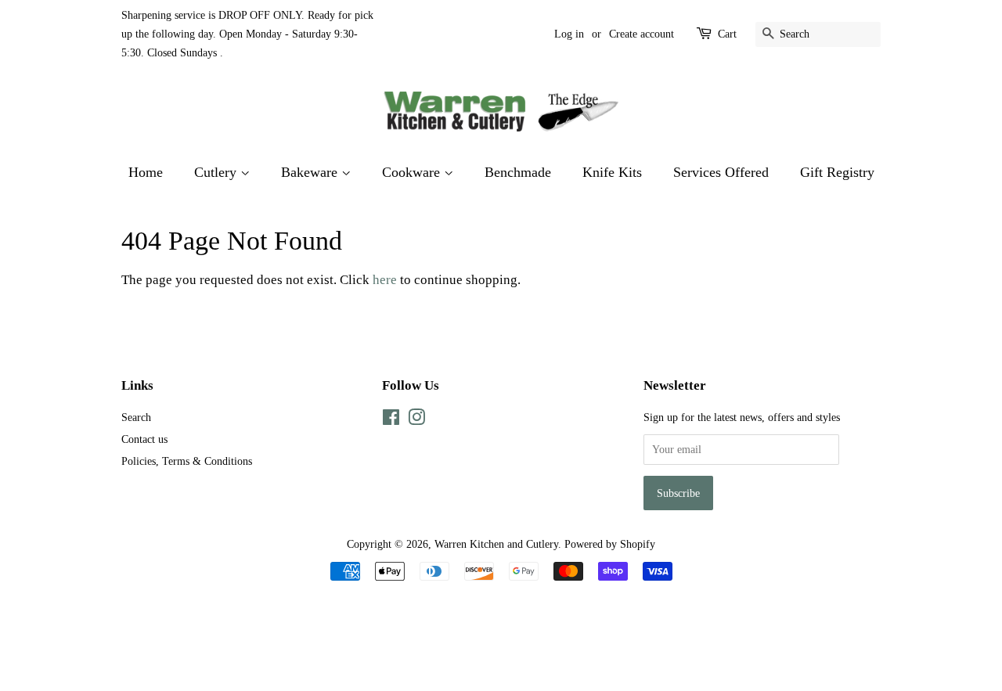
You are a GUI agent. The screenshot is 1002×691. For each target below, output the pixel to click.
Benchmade (518, 172)
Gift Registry (837, 172)
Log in (569, 34)
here (385, 279)
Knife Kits (612, 172)
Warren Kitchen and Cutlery (496, 544)
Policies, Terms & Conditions (186, 461)
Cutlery (217, 172)
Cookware (413, 172)
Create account (641, 34)
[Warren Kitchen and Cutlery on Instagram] (416, 420)
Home (145, 172)
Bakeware (311, 172)
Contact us (144, 439)
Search (136, 417)
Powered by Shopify (609, 544)
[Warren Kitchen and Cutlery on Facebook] (391, 420)
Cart (727, 34)
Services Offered (721, 172)
